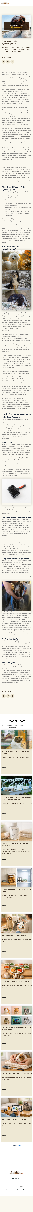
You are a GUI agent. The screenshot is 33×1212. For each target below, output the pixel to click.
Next (19, 1145)
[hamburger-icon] (30, 3)
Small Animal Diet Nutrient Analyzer (15, 981)
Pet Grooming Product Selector (14, 1119)
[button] (4, 62)
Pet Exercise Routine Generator (14, 935)
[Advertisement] (16, 163)
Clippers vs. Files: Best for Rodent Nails (17, 1073)
